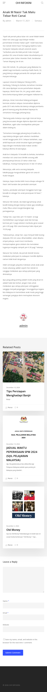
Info (8, 419)
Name (6, 601)
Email (5, 613)
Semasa (38, 20)
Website (6, 625)
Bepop (10, 407)
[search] (41, 2)
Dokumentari (12, 490)
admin (8, 20)
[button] (4, 3)
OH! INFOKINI (23, 2)
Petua (9, 355)
